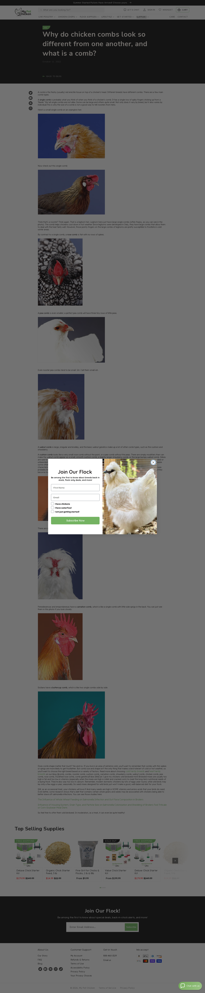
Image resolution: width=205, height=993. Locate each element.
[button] (190, 986)
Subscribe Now (75, 520)
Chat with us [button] (193, 985)
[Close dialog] (153, 462)
